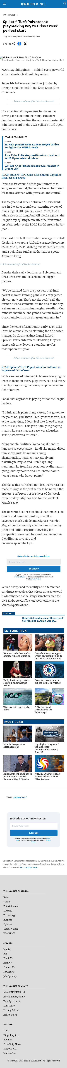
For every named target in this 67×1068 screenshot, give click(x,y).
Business (7, 919)
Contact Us (8, 967)
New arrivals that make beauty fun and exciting (16, 654)
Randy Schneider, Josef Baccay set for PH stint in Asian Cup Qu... (42, 619)
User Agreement (11, 1001)
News (6, 897)
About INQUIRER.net (14, 992)
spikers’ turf (19, 797)
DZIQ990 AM (10, 1048)
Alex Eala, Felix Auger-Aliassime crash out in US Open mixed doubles (32, 156)
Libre (6, 1030)
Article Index (10, 1014)
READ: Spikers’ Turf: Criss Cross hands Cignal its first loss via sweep (31, 176)
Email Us (7, 958)
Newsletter (8, 971)
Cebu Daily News (12, 1044)
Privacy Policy (34, 579)
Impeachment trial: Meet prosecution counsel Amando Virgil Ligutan (17, 776)
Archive (7, 962)
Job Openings (10, 976)
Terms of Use (19, 577)
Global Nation (10, 928)
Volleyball (10, 15)
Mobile (6, 949)
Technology (9, 915)
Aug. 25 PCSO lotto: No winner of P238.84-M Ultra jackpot (48, 776)
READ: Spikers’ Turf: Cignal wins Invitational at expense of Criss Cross (31, 368)
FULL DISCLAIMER (28, 867)
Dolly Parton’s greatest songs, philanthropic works (16, 683)
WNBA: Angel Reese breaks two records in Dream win (32, 167)
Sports (6, 901)
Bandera (7, 1039)
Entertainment (11, 906)
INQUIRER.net (9, 36)
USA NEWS (9, 933)
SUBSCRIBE (34, 833)
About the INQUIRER (14, 996)
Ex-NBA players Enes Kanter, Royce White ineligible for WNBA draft (32, 146)
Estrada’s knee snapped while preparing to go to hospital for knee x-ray (49, 656)
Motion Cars (9, 1053)
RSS (5, 953)
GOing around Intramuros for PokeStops (43, 710)
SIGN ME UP (34, 569)
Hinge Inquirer (11, 1035)
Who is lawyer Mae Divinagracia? (14, 745)
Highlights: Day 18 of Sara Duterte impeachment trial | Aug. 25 (47, 748)
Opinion (7, 924)
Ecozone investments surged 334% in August (48, 681)
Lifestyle (7, 910)
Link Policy (9, 1005)
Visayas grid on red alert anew (17, 708)
